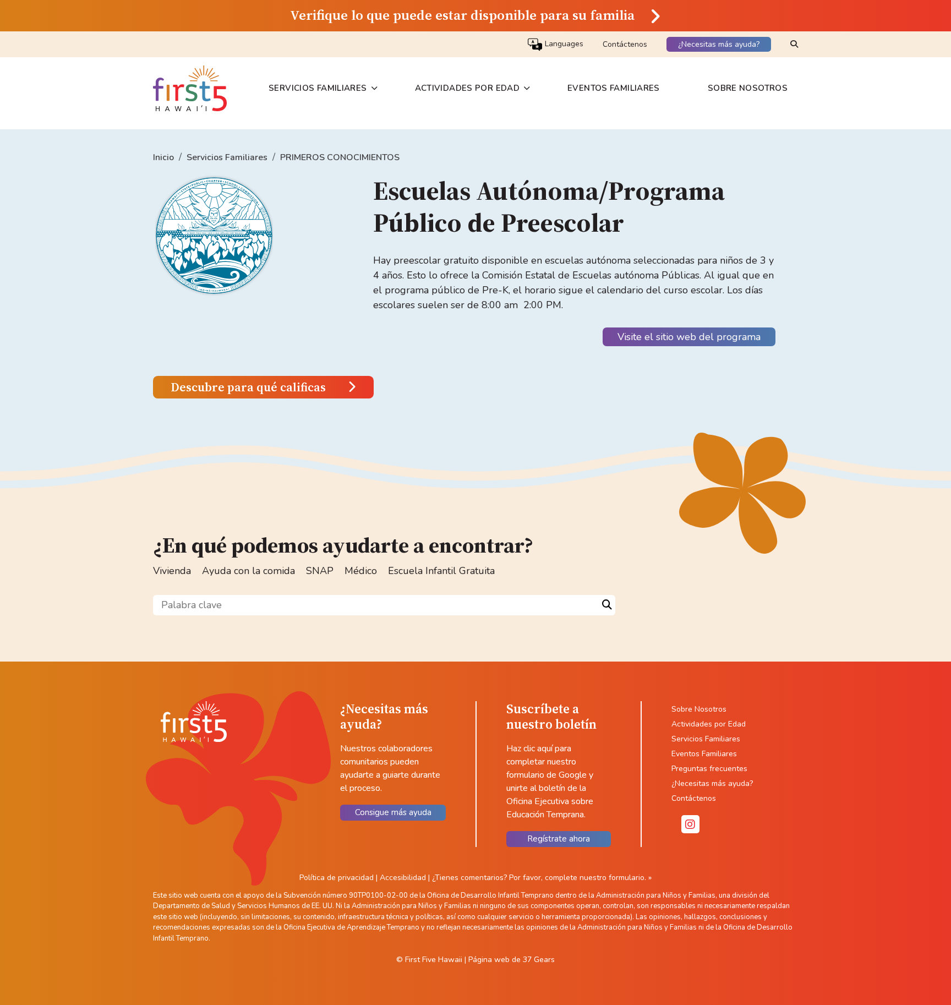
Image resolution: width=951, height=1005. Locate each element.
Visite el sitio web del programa (689, 336)
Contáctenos (625, 44)
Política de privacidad (336, 877)
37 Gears (539, 959)
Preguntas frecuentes (709, 768)
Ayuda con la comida (248, 570)
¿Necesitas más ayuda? (718, 44)
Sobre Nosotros (748, 88)
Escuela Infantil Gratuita (441, 570)
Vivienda (172, 570)
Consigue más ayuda (393, 812)
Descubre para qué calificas (248, 387)
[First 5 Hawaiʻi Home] (190, 88)
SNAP (320, 570)
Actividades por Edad (467, 88)
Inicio (163, 157)
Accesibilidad (404, 877)
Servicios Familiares (318, 88)
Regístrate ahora (558, 838)
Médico (361, 570)
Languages (563, 44)
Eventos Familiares (613, 88)
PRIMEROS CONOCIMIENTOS (340, 157)
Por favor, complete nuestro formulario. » (580, 877)
